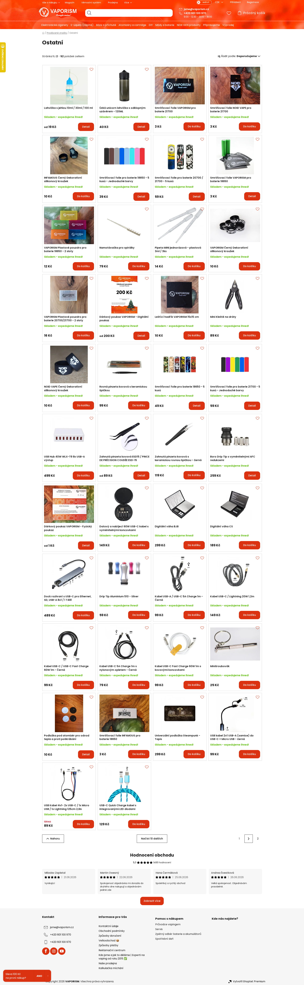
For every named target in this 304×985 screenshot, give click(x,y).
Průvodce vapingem (167, 924)
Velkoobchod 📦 (109, 940)
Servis (159, 929)
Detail (86, 127)
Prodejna (113, 2)
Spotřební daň (164, 939)
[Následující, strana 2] (248, 839)
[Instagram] (53, 951)
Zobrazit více (152, 901)
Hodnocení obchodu (152, 855)
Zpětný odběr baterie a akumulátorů (178, 934)
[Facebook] (45, 951)
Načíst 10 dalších (152, 838)
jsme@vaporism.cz (196, 9)
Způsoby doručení (110, 936)
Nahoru (55, 838)
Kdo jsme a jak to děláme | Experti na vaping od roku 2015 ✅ (122, 956)
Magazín (69, 2)
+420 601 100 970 (195, 13)
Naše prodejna (108, 963)
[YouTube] (61, 951)
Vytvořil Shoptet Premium (249, 981)
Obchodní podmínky (112, 931)
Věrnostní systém (91, 2)
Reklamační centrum (112, 950)
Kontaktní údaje (108, 926)
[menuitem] (53, 25)
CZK (217, 2)
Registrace (253, 2)
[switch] (204, 2)
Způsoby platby (108, 945)
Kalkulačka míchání (111, 968)
